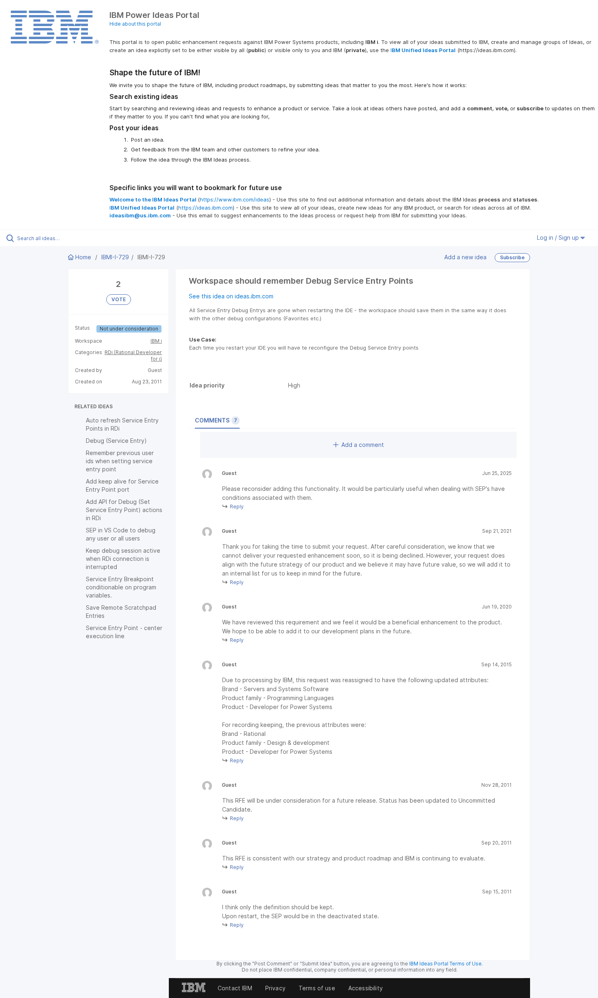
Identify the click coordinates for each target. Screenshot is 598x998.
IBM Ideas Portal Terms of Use (445, 964)
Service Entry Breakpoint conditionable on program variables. (121, 587)
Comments (216, 420)
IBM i (156, 341)
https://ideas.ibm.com (205, 207)
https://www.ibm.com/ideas (234, 199)
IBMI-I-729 (115, 257)
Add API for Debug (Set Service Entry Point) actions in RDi (124, 509)
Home (83, 257)
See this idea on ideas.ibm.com (231, 296)
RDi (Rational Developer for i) (133, 355)
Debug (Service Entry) (116, 440)
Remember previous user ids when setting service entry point (120, 461)
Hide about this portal (135, 24)
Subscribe (512, 257)
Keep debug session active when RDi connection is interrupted (123, 558)
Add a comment (362, 444)
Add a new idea (465, 257)
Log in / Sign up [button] (559, 237)
